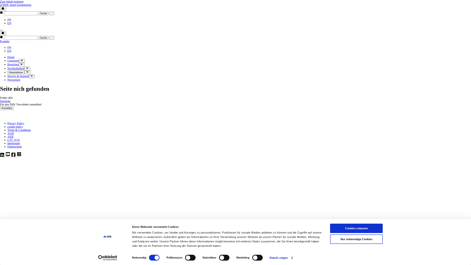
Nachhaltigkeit (15, 68)
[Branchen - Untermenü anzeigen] (21, 65)
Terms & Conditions (19, 130)
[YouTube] (8, 156)
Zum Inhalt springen (12, 1)
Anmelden (6, 108)
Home (11, 57)
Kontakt (4, 41)
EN (9, 23)
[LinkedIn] (2, 156)
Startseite (5, 101)
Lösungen (13, 60)
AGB (10, 133)
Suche (43, 13)
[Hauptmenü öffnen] (1, 30)
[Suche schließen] (51, 13)
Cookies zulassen (356, 228)
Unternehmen (16, 72)
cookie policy (15, 126)
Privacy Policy (15, 123)
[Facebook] (13, 156)
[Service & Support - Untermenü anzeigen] (32, 76)
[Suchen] (3, 9)
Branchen (13, 64)
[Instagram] (19, 156)
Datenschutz (14, 146)
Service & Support (18, 76)
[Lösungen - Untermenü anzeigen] (22, 61)
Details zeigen (279, 257)
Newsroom (13, 79)
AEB (10, 136)
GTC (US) (13, 140)
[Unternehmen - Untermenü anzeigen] (27, 72)
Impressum (13, 143)
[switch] (190, 258)
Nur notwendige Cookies (356, 239)
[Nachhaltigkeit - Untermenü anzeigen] (27, 68)
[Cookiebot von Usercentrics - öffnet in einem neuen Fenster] (108, 258)
